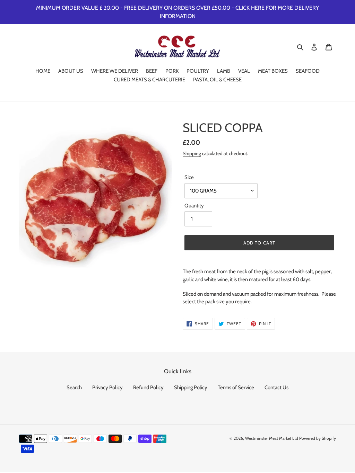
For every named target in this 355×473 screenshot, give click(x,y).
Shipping (192, 153)
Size (189, 177)
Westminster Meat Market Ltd (271, 438)
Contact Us (276, 387)
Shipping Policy (190, 387)
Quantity (194, 206)
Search (74, 387)
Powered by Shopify (317, 438)
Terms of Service (236, 387)
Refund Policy (148, 387)
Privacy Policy (107, 387)
